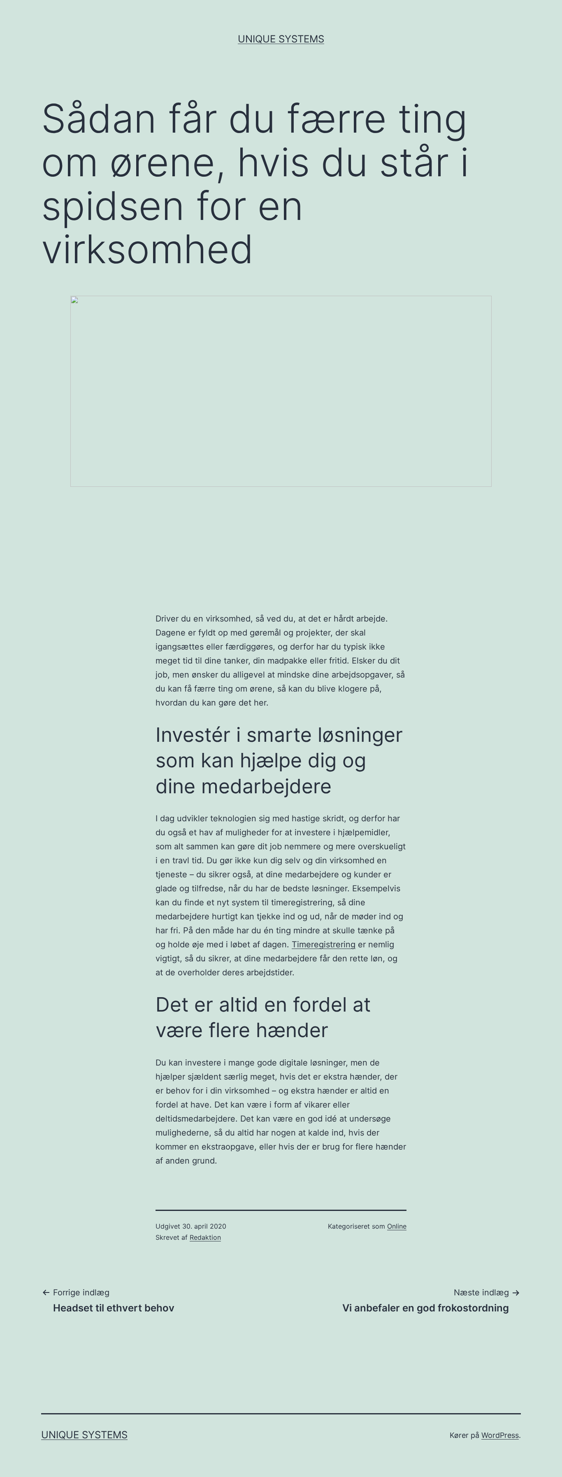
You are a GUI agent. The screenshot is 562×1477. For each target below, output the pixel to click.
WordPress (500, 1435)
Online (396, 1226)
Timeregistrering (323, 944)
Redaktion (205, 1237)
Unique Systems (281, 39)
